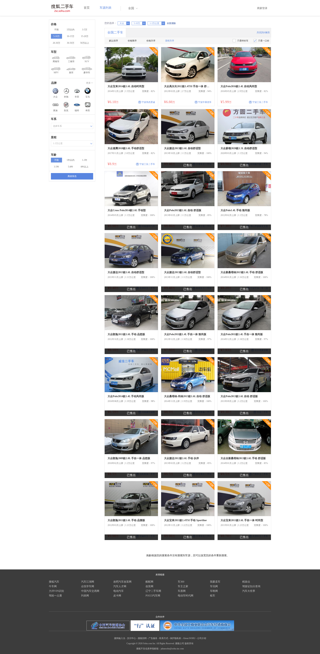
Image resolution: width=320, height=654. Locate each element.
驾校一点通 (55, 595)
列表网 (85, 595)
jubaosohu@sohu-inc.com (172, 648)
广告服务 (153, 638)
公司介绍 (201, 638)
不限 (56, 29)
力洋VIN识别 (56, 591)
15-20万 (84, 36)
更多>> (89, 83)
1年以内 (70, 160)
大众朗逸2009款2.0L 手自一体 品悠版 (129, 458)
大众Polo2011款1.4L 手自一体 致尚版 (185, 334)
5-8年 (70, 166)
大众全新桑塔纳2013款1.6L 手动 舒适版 (243, 458)
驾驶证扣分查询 (251, 586)
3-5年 (56, 166)
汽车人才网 (119, 586)
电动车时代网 (185, 595)
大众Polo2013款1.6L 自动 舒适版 (182, 210)
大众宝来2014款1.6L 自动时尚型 (126, 86)
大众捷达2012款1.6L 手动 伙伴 (181, 458)
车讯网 (214, 586)
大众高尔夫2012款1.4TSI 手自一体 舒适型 (187, 86)
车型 (53, 51)
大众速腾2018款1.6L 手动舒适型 (126, 148)
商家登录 (262, 8)
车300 (181, 581)
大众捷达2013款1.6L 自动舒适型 (182, 148)
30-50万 (70, 43)
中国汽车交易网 (90, 591)
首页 (87, 7)
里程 (53, 137)
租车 (212, 595)
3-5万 (84, 29)
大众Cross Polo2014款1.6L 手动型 (127, 210)
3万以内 (70, 29)
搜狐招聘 (142, 638)
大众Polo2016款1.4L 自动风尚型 (239, 86)
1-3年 (84, 160)
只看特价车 (242, 40)
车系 (53, 119)
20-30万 (56, 43)
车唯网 (214, 591)
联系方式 (163, 638)
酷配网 (149, 581)
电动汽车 (118, 591)
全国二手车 (115, 32)
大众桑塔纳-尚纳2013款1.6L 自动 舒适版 (187, 396)
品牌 (54, 82)
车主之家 (183, 586)
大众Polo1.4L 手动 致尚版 (235, 210)
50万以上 (84, 43)
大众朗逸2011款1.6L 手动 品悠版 (126, 334)
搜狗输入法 (119, 638)
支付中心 (131, 638)
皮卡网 (117, 595)
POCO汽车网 (153, 595)
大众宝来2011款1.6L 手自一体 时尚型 (242, 520)
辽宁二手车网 (153, 591)
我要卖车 (215, 581)
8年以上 (85, 166)
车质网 (182, 591)
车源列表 (105, 7)
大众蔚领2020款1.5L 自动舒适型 (239, 148)
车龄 (53, 154)
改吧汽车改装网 (122, 581)
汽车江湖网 (87, 581)
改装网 (149, 586)
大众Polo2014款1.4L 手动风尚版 (126, 396)
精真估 (246, 581)
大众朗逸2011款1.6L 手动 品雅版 (126, 520)
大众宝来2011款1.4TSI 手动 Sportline (185, 520)
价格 (53, 24)
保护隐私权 (175, 638)
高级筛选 (72, 176)
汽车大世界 (248, 591)
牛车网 (53, 586)
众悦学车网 (87, 586)
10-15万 (70, 36)
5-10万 (56, 36)
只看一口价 (263, 40)
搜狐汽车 (54, 581)
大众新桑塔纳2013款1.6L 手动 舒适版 (242, 272)
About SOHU (189, 638)
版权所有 (189, 643)
